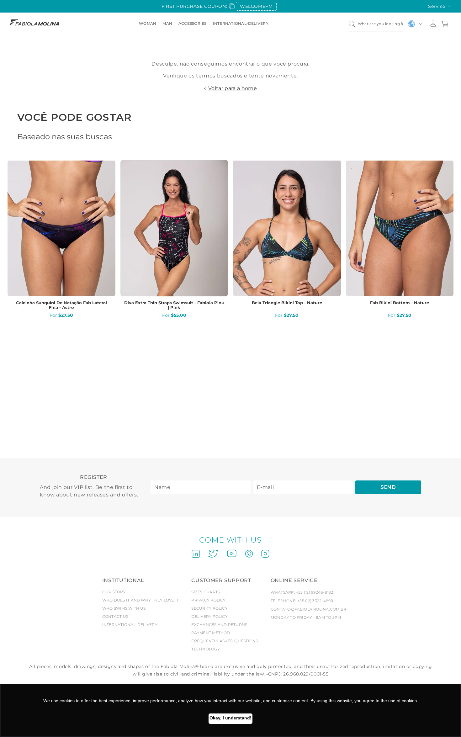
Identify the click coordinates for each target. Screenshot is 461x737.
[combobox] (375, 23)
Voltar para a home (232, 88)
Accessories (192, 23)
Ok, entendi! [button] (230, 718)
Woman (147, 23)
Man (167, 23)
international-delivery (240, 23)
